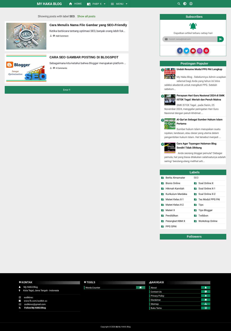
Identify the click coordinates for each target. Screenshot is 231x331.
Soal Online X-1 (206, 188)
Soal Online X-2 (206, 194)
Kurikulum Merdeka (176, 194)
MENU (119, 3)
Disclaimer (156, 300)
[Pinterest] (206, 51)
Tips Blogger (205, 210)
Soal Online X (205, 183)
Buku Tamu (156, 308)
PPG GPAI (171, 226)
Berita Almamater (175, 177)
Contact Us (156, 291)
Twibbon (203, 215)
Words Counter (92, 287)
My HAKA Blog (49, 4)
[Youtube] (193, 51)
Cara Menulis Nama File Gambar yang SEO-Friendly (88, 25)
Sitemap (155, 304)
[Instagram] (199, 51)
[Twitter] (186, 51)
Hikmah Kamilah (175, 188)
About (154, 287)
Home (78, 3)
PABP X (97, 3)
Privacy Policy (157, 296)
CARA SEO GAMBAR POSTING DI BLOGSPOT (84, 57)
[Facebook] (180, 51)
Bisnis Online (173, 183)
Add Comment (62, 36)
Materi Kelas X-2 (175, 204)
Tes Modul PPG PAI (209, 199)
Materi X (170, 210)
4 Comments (61, 68)
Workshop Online (207, 221)
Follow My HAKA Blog (35, 307)
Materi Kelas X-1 (175, 199)
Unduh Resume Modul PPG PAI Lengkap (199, 69)
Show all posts (86, 16)
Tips (200, 204)
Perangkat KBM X (175, 221)
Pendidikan (172, 215)
